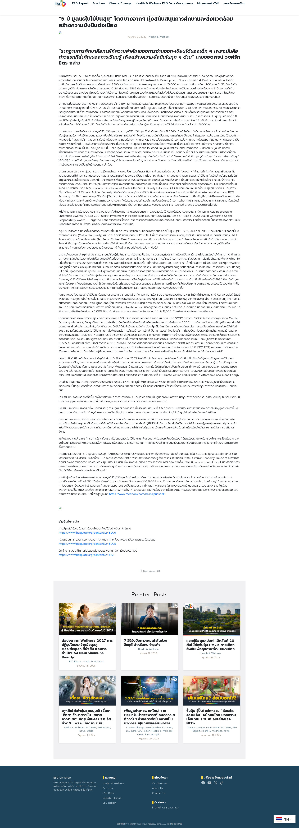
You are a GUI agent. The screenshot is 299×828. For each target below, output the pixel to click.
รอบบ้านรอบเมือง (234, 3)
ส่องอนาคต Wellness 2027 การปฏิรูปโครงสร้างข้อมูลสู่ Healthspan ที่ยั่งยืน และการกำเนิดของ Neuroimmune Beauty (87, 649)
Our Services (159, 783)
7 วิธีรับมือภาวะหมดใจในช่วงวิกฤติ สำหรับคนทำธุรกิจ (145, 642)
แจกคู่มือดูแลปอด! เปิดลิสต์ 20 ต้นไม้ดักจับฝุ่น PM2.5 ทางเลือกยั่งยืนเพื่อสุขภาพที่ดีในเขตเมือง (210, 645)
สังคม (147, 734)
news (82, 731)
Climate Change (120, 3)
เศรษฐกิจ (155, 734)
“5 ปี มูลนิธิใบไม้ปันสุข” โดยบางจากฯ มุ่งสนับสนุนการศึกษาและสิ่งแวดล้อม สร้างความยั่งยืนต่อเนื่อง (146, 22)
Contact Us (158, 793)
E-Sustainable (153, 727)
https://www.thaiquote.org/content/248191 (86, 555)
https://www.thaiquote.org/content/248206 (87, 533)
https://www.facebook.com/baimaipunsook (137, 494)
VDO (216, 3)
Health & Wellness (148, 3)
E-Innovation (213, 727)
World (90, 731)
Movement (204, 3)
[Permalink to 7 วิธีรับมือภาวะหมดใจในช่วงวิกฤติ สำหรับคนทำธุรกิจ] (149, 619)
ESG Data (168, 3)
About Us (157, 788)
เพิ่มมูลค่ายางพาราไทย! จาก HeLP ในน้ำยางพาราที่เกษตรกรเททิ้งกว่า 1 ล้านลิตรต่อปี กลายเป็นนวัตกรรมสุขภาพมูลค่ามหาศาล (149, 717)
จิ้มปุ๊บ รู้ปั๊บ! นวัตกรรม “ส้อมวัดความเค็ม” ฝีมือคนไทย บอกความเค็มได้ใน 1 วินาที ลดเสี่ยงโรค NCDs (211, 717)
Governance (184, 3)
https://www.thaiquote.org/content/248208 (87, 544)
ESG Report (80, 3)
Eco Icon (99, 3)
